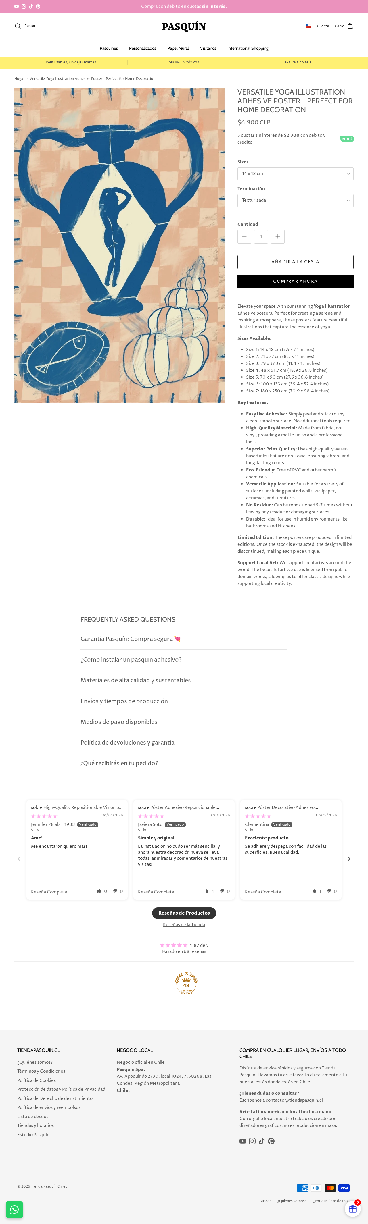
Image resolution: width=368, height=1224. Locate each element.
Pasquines (109, 48)
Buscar (265, 1201)
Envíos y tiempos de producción (124, 702)
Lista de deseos (32, 1117)
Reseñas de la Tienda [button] (184, 925)
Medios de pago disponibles (118, 722)
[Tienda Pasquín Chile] (184, 26)
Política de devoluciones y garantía (127, 743)
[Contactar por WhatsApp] (14, 1209)
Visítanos (208, 48)
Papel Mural (178, 48)
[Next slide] (349, 858)
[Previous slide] (19, 858)
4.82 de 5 (198, 945)
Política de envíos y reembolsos (48, 1108)
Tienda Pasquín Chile (48, 1186)
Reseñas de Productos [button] (184, 913)
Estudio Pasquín (33, 1135)
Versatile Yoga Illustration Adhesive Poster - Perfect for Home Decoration (92, 78)
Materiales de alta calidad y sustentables (135, 681)
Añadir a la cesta (295, 262)
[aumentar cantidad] (278, 237)
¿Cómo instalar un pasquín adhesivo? (130, 660)
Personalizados (142, 48)
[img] (44, 816)
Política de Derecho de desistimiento (55, 1099)
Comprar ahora (295, 281)
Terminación (251, 189)
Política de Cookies (36, 1080)
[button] (99, 890)
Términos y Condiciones (41, 1071)
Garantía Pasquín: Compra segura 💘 (130, 639)
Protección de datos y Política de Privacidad (61, 1089)
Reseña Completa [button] (49, 892)
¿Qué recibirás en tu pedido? (119, 764)
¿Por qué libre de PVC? (332, 1201)
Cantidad (247, 224)
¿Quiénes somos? (35, 1062)
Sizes (243, 162)
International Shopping (247, 48)
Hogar (19, 78)
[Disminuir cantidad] (244, 237)
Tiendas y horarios (35, 1126)
